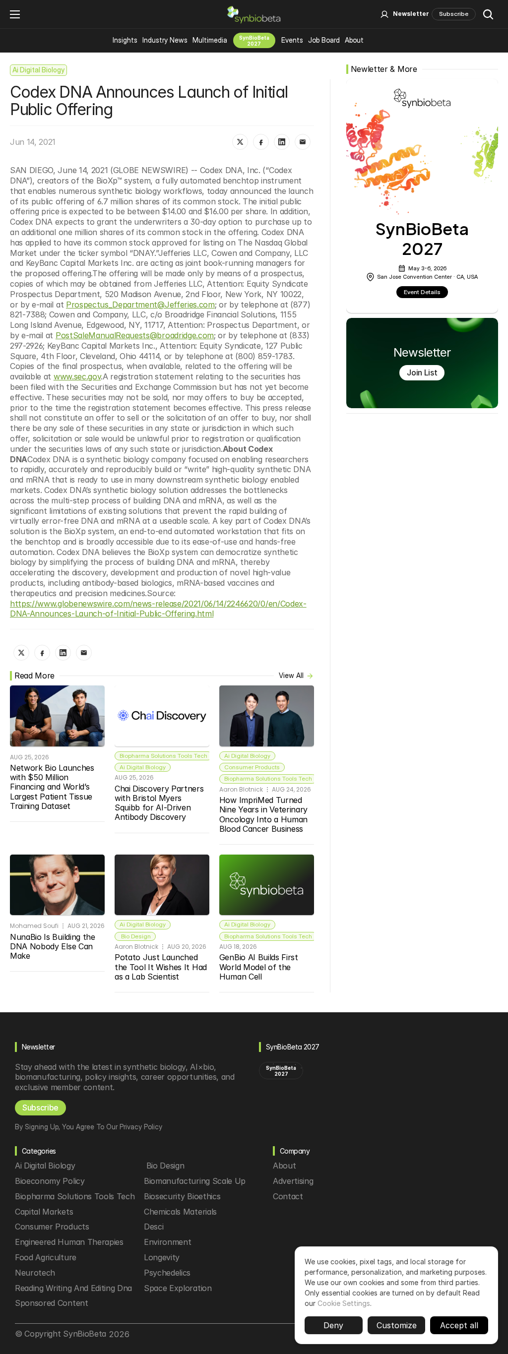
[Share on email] (303, 142)
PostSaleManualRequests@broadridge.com (135, 335)
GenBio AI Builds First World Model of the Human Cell (260, 966)
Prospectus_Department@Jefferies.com (140, 304)
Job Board (324, 40)
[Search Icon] (488, 14)
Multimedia (209, 40)
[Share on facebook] (261, 142)
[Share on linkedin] (282, 142)
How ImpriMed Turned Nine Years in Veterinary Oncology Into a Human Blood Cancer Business (264, 814)
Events (292, 40)
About (354, 40)
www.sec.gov (77, 376)
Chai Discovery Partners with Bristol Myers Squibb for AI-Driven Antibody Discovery (160, 803)
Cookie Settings (344, 1303)
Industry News (165, 40)
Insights (125, 40)
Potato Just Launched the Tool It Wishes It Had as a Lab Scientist (162, 966)
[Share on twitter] (240, 142)
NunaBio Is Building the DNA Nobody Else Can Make (53, 946)
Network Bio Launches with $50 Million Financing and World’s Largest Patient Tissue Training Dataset (53, 787)
